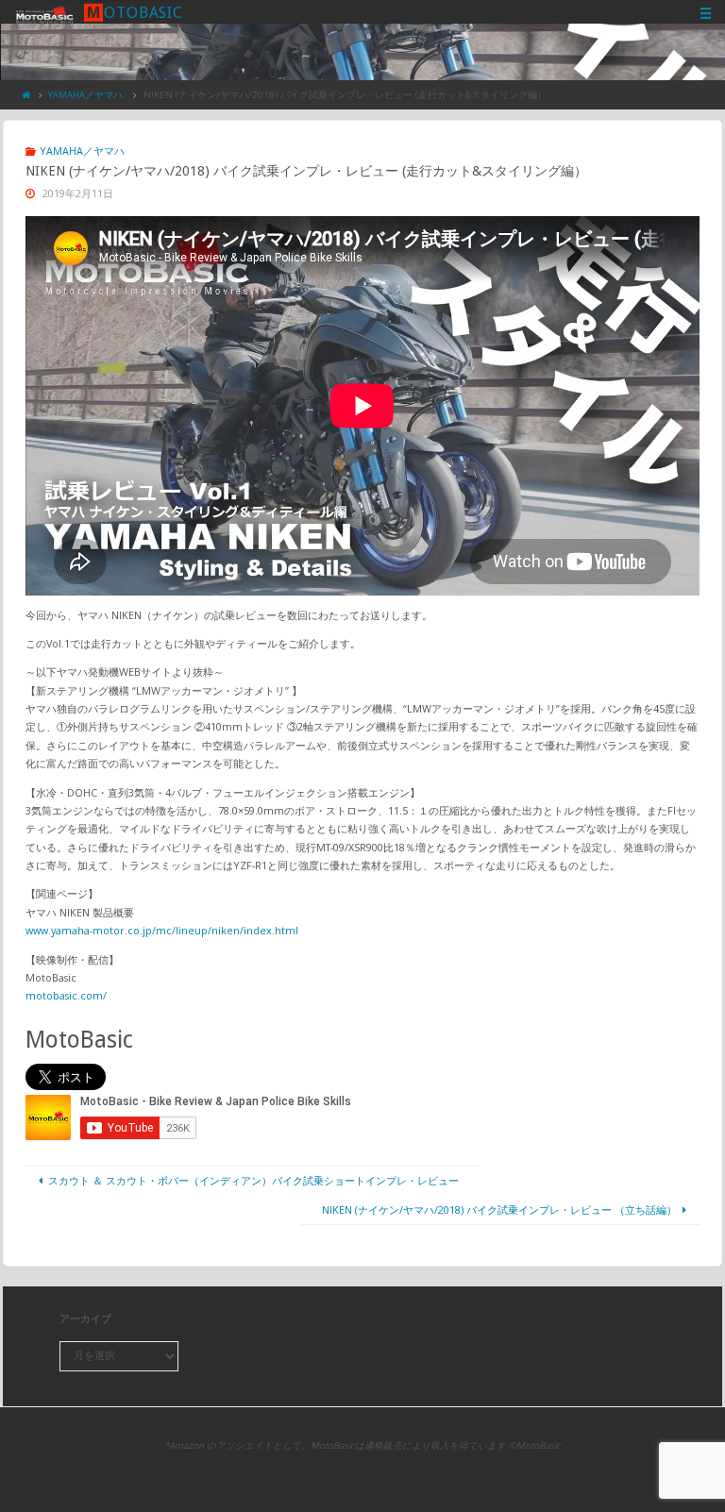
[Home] (26, 95)
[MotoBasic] (44, 13)
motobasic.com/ (66, 995)
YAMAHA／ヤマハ (85, 95)
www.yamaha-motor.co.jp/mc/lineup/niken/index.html (161, 930)
